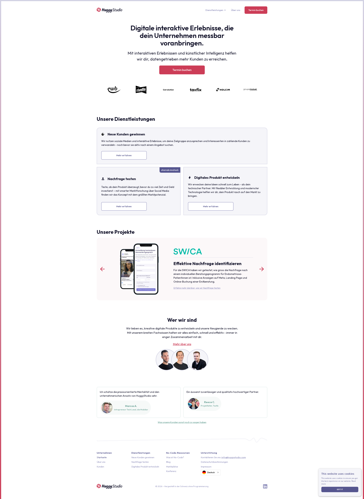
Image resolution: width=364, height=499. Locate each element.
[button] (216, 10)
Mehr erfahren (124, 155)
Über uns (235, 10)
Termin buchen (256, 10)
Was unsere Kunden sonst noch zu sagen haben (182, 422)
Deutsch (211, 472)
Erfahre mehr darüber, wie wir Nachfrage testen (196, 288)
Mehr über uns (182, 344)
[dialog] (339, 482)
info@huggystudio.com (233, 457)
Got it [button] (340, 489)
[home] (109, 10)
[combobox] (211, 472)
